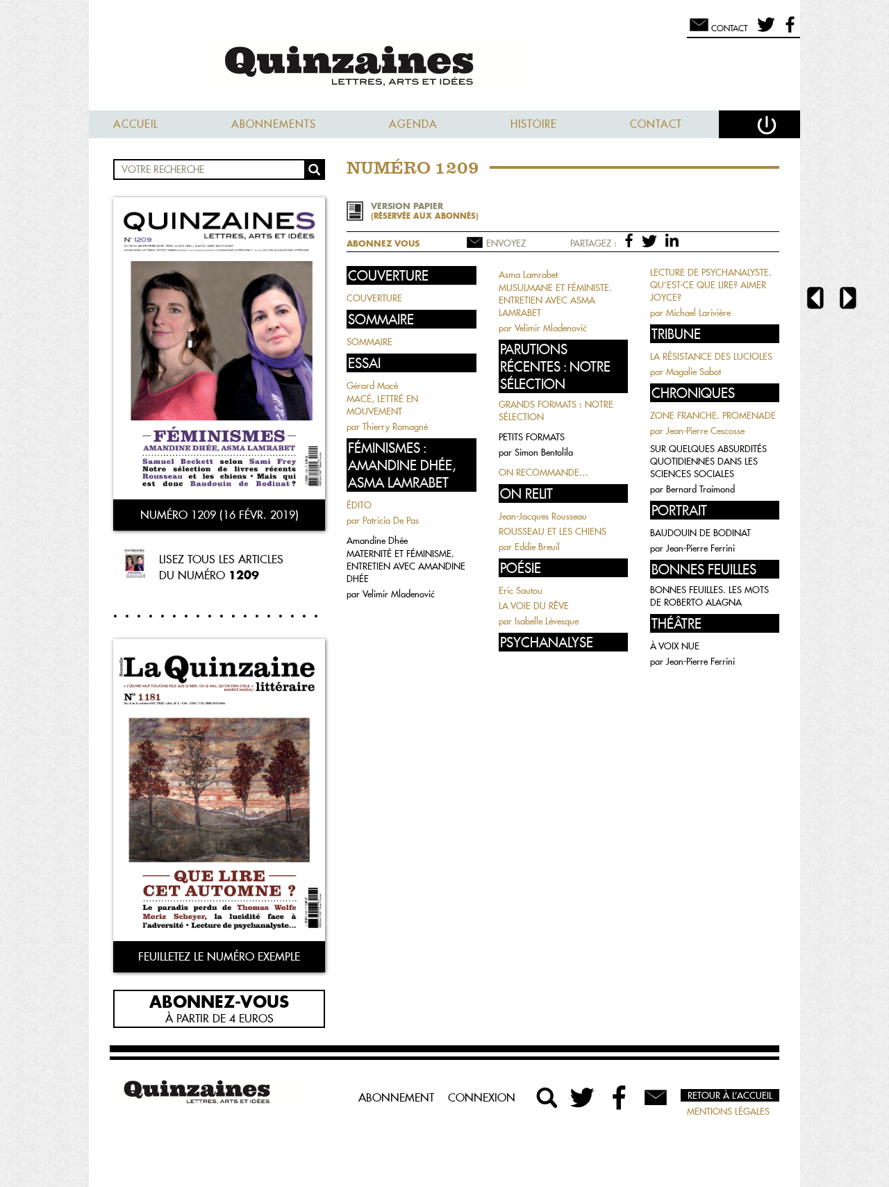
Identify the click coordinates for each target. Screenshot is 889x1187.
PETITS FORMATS (532, 436)
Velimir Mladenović (399, 593)
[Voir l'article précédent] (815, 300)
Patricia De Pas (391, 520)
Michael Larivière (698, 312)
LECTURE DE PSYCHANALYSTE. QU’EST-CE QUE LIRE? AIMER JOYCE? (711, 285)
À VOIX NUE (674, 645)
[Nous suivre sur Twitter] (763, 31)
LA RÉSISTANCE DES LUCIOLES (711, 356)
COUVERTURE (374, 298)
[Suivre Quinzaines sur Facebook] (619, 1097)
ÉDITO (359, 505)
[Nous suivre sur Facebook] (788, 31)
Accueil (135, 124)
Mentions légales (728, 1111)
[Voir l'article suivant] (848, 300)
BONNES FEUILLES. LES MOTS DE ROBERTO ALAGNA (709, 596)
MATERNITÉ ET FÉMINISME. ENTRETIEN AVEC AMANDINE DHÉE (406, 566)
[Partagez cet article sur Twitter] (652, 239)
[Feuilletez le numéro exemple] (219, 791)
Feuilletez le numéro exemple (219, 956)
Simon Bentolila (544, 452)
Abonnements (273, 124)
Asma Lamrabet (528, 274)
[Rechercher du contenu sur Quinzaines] (547, 1097)
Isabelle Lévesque (547, 620)
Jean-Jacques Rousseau (543, 516)
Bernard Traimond (700, 489)
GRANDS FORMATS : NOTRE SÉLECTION (556, 410)
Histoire (533, 124)
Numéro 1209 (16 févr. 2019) (219, 515)
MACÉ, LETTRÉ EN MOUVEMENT (382, 405)
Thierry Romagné (395, 426)
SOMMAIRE (369, 341)
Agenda (413, 124)
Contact (656, 124)
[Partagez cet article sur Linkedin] (672, 239)
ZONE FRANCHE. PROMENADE (713, 415)
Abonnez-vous (219, 1001)
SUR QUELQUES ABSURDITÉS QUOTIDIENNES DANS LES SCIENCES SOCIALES (708, 461)
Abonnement (396, 1097)
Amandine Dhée (377, 540)
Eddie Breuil (537, 546)
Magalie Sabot (693, 371)
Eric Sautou (520, 590)
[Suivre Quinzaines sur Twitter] (583, 1097)
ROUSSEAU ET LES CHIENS (552, 531)
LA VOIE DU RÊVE (534, 605)
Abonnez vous (383, 243)
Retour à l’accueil (730, 1095)
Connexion (481, 1097)
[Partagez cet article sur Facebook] (632, 239)
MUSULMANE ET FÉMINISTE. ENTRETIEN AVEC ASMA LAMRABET (555, 300)
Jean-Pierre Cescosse (705, 430)
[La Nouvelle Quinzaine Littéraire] (444, 67)
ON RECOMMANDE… (543, 472)
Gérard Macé (372, 385)
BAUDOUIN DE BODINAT (700, 532)
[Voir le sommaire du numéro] (219, 349)
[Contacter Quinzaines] (655, 1097)
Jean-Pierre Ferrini (700, 548)
